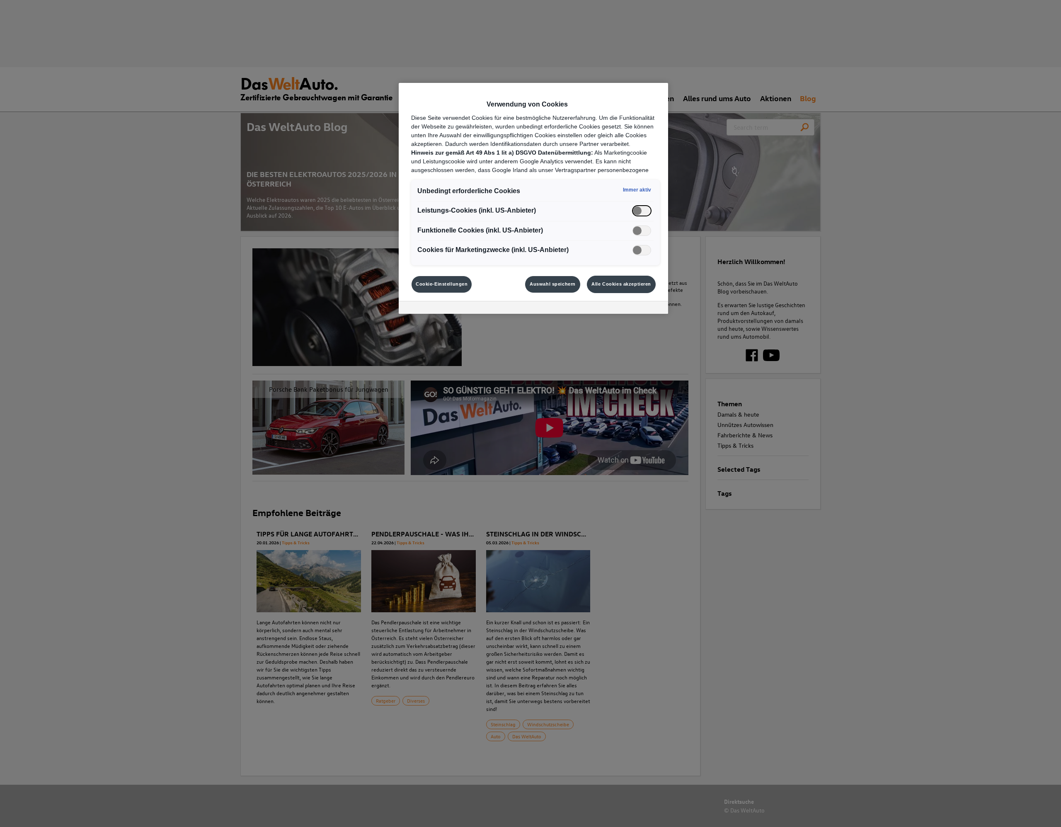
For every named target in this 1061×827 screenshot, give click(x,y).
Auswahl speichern (553, 283)
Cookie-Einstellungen (442, 283)
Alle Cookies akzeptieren (621, 283)
